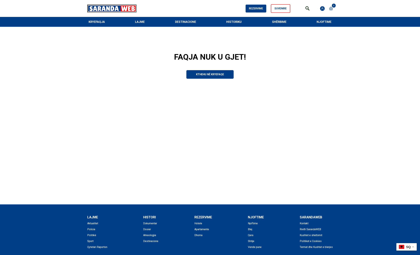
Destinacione (185, 21)
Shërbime (279, 21)
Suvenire (280, 8)
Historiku (234, 21)
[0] (331, 8)
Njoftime (324, 21)
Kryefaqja (97, 21)
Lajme (140, 21)
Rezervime (256, 8)
